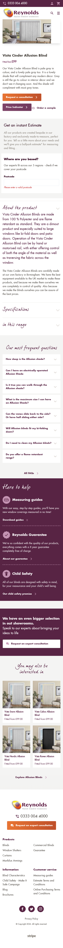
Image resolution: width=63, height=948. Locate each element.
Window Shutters (12, 850)
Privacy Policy (31, 919)
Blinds (6, 845)
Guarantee (39, 850)
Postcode (9, 177)
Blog (5, 889)
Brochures (8, 894)
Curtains (7, 855)
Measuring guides (43, 875)
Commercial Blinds (43, 845)
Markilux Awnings (12, 860)
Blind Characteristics (14, 875)
